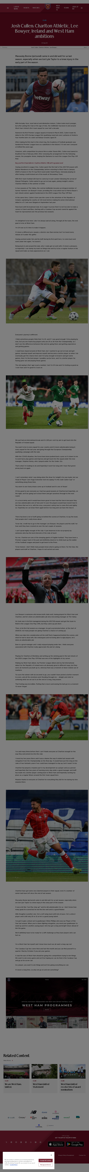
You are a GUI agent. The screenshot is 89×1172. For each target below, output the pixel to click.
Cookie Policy (13, 1164)
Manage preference (45, 1164)
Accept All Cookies (45, 1160)
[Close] (51, 1155)
